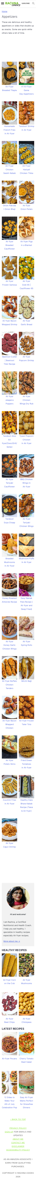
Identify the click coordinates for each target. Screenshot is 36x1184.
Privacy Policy (18, 1128)
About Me (18, 1139)
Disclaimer (18, 1146)
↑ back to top (18, 1119)
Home (4, 11)
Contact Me (18, 1143)
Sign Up (9, 1132)
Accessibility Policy (18, 1150)
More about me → (11, 941)
